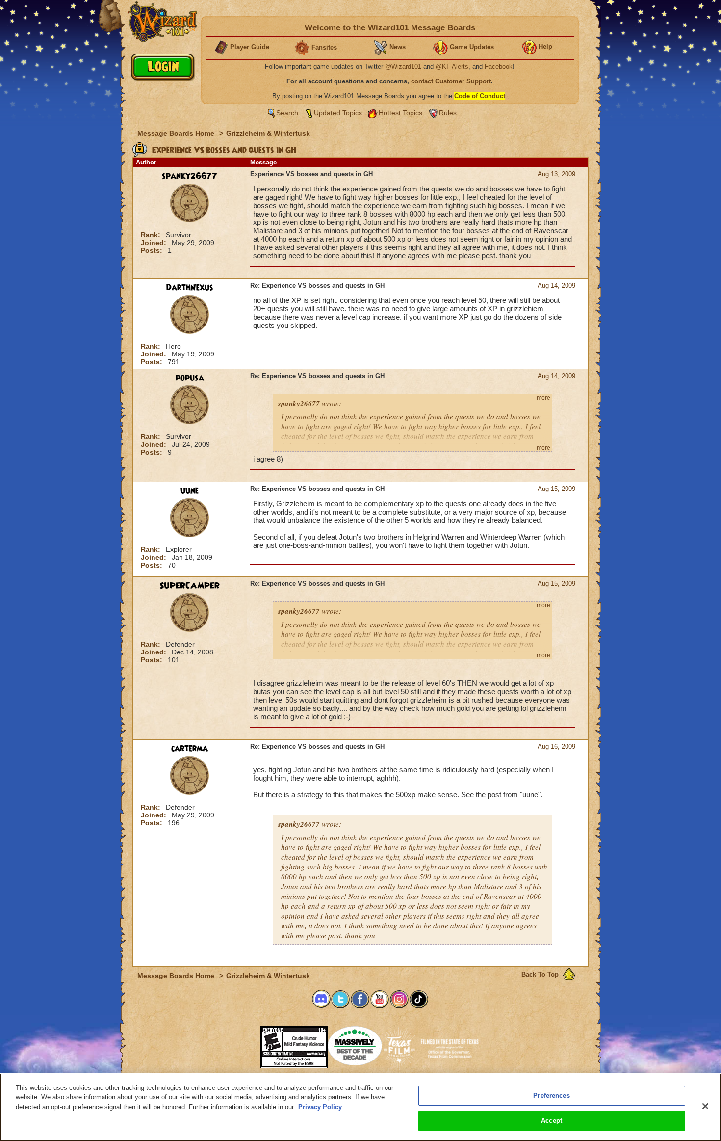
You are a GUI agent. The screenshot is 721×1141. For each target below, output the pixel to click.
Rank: (151, 235)
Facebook (499, 66)
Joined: (154, 242)
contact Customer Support (451, 81)
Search (287, 113)
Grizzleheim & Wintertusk (268, 133)
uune (189, 491)
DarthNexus (189, 288)
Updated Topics (338, 113)
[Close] (705, 1106)
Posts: (152, 250)
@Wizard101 (403, 66)
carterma (189, 749)
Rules (448, 113)
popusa (190, 378)
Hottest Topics (400, 113)
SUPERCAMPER (189, 586)
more (543, 397)
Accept (551, 1120)
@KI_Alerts (452, 66)
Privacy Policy (320, 1107)
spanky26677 (189, 176)
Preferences (551, 1095)
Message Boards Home (176, 133)
